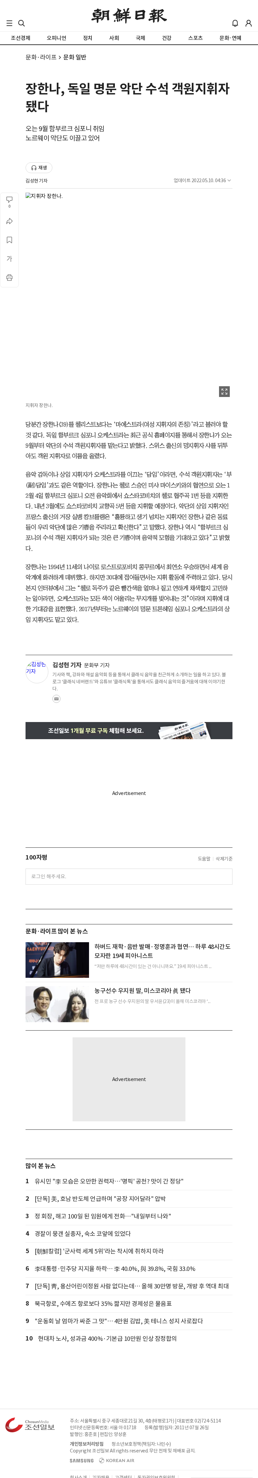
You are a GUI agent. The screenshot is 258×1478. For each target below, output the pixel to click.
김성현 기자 (36, 181)
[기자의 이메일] (56, 700)
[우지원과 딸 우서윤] (57, 1004)
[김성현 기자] (37, 672)
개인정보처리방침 (86, 1444)
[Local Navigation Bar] (9, 23)
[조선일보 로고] (129, 16)
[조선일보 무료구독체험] (129, 730)
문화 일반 (75, 57)
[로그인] (249, 23)
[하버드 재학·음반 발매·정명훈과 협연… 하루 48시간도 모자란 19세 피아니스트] (57, 960)
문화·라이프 (41, 57)
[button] (9, 23)
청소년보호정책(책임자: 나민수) (141, 1444)
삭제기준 (224, 859)
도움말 (204, 859)
